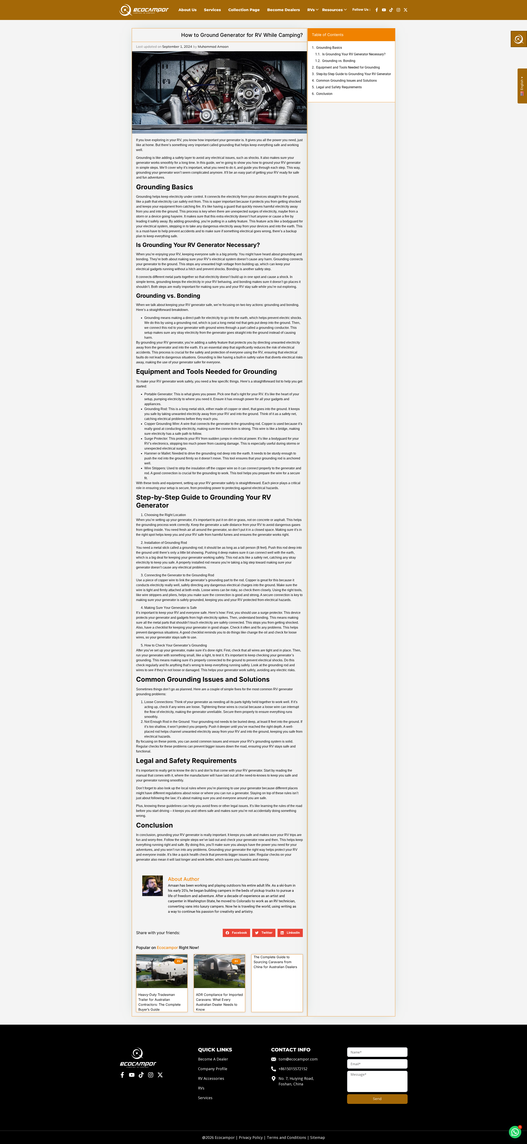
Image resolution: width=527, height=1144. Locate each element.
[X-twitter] (405, 10)
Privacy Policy (251, 1137)
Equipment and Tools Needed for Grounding (348, 67)
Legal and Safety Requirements (339, 87)
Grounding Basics (329, 48)
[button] (236, 933)
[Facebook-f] (377, 10)
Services (212, 10)
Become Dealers (283, 10)
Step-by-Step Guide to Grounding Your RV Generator (353, 74)
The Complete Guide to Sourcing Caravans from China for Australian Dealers (275, 962)
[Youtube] (384, 10)
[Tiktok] (391, 10)
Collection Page (244, 10)
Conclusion (324, 94)
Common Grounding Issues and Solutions (346, 81)
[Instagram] (398, 10)
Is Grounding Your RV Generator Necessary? (354, 54)
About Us (187, 10)
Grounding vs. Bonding (338, 61)
